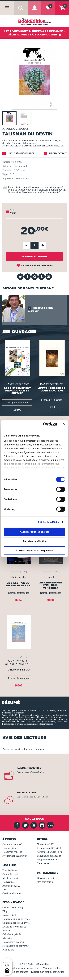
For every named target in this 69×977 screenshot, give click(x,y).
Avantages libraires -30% (49, 852)
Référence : (8, 162)
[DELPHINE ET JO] (18, 632)
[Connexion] (34, 10)
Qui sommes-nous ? (12, 844)
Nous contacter (10, 915)
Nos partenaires (45, 882)
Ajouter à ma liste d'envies (37, 265)
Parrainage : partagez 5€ (49, 855)
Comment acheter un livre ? (16, 922)
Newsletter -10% (45, 844)
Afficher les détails (48, 522)
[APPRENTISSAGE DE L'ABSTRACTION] (52, 357)
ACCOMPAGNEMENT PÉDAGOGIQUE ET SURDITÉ (17, 390)
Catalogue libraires (11, 893)
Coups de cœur (10, 874)
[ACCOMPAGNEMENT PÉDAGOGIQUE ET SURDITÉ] (17, 357)
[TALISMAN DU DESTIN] (34, 107)
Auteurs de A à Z (11, 885)
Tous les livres (9, 870)
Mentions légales (51, 968)
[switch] (60, 489)
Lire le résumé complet (20, 153)
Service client (26, 792)
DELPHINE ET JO (19, 669)
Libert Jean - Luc (18, 577)
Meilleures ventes (11, 878)
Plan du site (8, 949)
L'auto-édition (9, 848)
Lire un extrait (58, 153)
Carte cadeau (43, 863)
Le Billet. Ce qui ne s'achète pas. (18, 584)
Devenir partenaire (46, 878)
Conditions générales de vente (24, 968)
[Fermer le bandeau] (64, 424)
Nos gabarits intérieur (13, 942)
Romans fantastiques (18, 592)
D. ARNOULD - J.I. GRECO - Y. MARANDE (18, 662)
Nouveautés (8, 882)
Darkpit (50, 577)
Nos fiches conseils (12, 852)
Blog (4, 911)
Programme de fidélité (48, 859)
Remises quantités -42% (49, 848)
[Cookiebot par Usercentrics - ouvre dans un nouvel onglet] (43, 424)
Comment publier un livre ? (16, 919)
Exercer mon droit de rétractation (47, 971)
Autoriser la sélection (35, 541)
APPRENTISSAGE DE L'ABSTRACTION (51, 389)
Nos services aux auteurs (14, 855)
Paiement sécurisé (29, 768)
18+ (4, 889)
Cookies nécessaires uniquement (34, 550)
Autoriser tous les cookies (34, 531)
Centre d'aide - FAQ (12, 907)
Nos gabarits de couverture (16, 945)
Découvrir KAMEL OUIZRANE (40, 309)
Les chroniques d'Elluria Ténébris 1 (50, 585)
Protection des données (16, 971)
